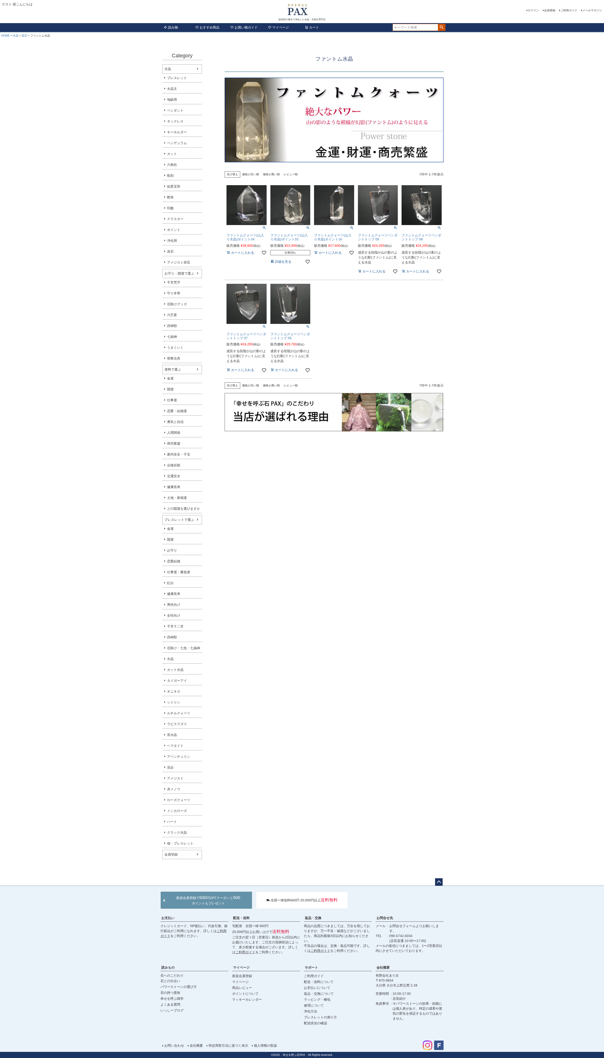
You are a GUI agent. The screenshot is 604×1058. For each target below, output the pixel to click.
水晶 (15, 35)
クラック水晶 (177, 832)
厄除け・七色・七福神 (183, 648)
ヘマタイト (175, 746)
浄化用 (172, 241)
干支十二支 (175, 626)
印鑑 (170, 208)
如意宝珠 (173, 186)
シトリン (173, 702)
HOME (5, 35)
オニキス (173, 691)
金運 (170, 378)
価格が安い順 (250, 174)
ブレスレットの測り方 (320, 1017)
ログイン (533, 10)
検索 (441, 27)
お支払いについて (317, 988)
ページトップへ (439, 882)
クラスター (175, 219)
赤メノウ (173, 789)
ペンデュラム (177, 143)
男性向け (173, 604)
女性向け (173, 615)
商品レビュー (242, 988)
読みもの (168, 967)
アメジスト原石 (178, 262)
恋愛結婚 (173, 561)
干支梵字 (173, 282)
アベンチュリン (178, 756)
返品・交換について (319, 993)
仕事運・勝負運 (178, 572)
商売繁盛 (173, 443)
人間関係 (173, 433)
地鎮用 (172, 99)
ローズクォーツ (178, 800)
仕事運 (172, 400)
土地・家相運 (177, 498)
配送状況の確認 (315, 1023)
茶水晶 (172, 735)
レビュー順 (291, 174)
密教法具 (173, 358)
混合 (170, 767)
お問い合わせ (174, 1045)
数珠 (170, 197)
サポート (311, 967)
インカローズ (177, 811)
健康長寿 (173, 487)
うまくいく (175, 347)
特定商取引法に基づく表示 (228, 1045)
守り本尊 (173, 293)
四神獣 (172, 326)
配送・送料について (319, 982)
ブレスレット (177, 78)
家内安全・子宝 (178, 454)
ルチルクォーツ (178, 713)
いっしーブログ (172, 1010)
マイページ (280, 27)
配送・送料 (241, 918)
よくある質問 (170, 1004)
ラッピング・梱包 (317, 999)
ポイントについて (245, 993)
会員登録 (549, 10)
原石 (24, 35)
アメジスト (175, 778)
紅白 (170, 583)
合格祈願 (173, 465)
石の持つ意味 (170, 993)
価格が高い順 (271, 174)
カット (172, 154)
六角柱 (172, 165)
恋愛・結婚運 (177, 411)
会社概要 (383, 967)
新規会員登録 (242, 976)
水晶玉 (172, 89)
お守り (172, 550)
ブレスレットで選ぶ (179, 520)
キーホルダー (177, 132)
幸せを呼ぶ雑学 (172, 998)
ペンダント (175, 110)
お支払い (168, 918)
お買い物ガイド (246, 27)
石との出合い (170, 981)
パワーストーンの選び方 (178, 987)
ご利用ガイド (568, 10)
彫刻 (170, 175)
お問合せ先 (385, 918)
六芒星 (172, 315)
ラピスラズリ (177, 724)
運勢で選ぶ (172, 369)
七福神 (172, 337)
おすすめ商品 (209, 27)
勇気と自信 (175, 422)
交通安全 (173, 476)
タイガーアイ (177, 680)
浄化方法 (310, 1011)
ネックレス (175, 121)
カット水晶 (175, 670)
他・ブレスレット (180, 843)
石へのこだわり (172, 975)
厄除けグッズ (177, 304)
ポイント (173, 230)
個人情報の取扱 (265, 1045)
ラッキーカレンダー (247, 999)
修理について (314, 1005)
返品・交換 (313, 918)
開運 (170, 389)
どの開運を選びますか (183, 508)
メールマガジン (592, 10)
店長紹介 (399, 998)
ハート (172, 822)
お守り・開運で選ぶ (179, 273)
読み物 (173, 27)
